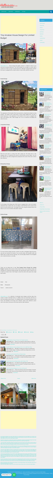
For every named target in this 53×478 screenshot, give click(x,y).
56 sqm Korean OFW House (14, 405)
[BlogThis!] (3, 334)
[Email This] (1, 334)
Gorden (41, 40)
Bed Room (11, 11)
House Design (9, 330)
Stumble (27, 332)
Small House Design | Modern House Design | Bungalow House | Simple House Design (31, 473)
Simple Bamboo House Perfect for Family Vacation (17, 340)
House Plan (42, 25)
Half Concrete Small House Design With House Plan (48, 136)
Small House (14, 330)
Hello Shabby (43, 472)
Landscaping (42, 42)
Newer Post (3, 378)
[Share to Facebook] (5, 334)
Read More (12, 344)
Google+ (21, 332)
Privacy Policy (42, 206)
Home (18, 378)
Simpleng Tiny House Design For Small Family (48, 189)
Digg (32, 332)
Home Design (4, 330)
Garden (41, 36)
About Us (41, 202)
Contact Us (42, 204)
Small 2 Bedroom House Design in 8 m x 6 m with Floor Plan (19, 347)
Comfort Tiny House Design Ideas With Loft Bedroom (48, 146)
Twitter (15, 332)
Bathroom (17, 11)
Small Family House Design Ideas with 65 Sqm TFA (17, 361)
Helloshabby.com (4, 65)
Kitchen (23, 11)
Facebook (9, 332)
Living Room (3, 11)
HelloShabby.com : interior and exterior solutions (25, 472)
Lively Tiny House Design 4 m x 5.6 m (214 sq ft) (16, 368)
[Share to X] (4, 334)
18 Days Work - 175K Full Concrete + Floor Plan (48, 125)
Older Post (33, 378)
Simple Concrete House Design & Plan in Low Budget (48, 104)
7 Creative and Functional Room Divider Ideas (16, 354)
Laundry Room (42, 38)
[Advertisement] (18, 25)
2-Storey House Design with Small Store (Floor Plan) (47, 178)
